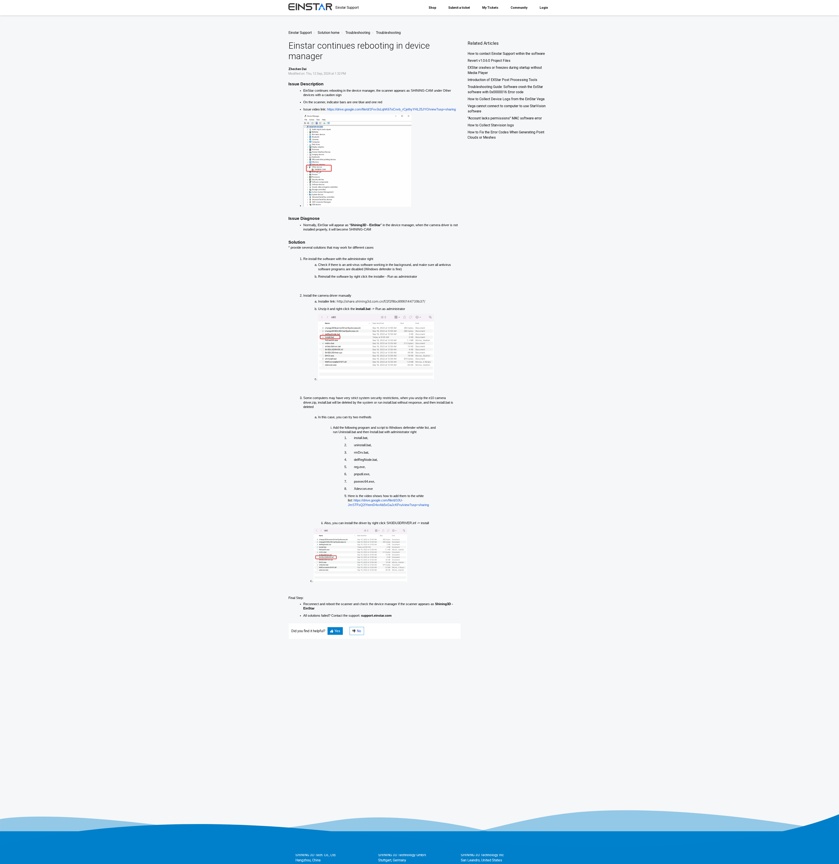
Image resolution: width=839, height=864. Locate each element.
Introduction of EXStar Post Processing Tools (502, 80)
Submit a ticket (459, 7)
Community (519, 7)
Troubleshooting (357, 33)
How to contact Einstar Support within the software (506, 54)
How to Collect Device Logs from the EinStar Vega (506, 99)
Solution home (329, 33)
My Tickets (490, 7)
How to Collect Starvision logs (491, 125)
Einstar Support (300, 33)
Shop (432, 7)
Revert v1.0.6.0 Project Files (489, 61)
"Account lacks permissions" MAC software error (505, 118)
